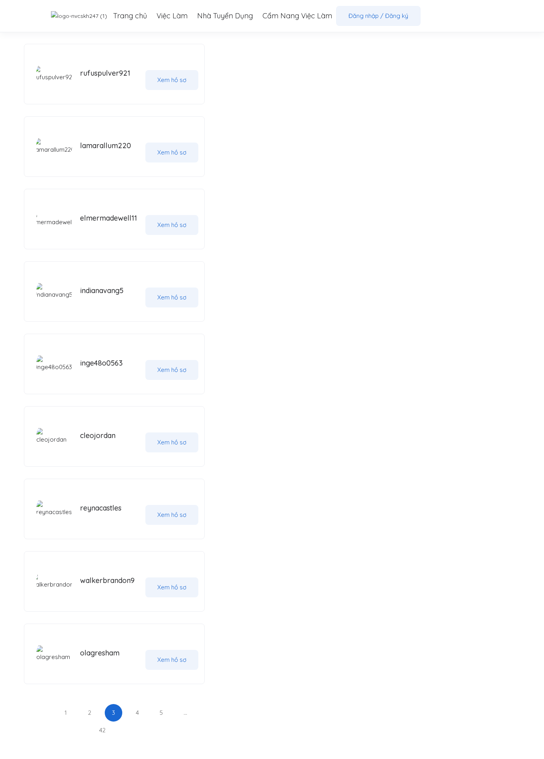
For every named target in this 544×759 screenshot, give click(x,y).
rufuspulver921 (105, 73)
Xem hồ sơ (171, 80)
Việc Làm (172, 15)
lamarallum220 (105, 145)
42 (102, 730)
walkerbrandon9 (107, 580)
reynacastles (100, 508)
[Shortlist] (178, 64)
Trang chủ (130, 15)
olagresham (99, 652)
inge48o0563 (101, 363)
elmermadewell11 (108, 218)
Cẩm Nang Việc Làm (297, 15)
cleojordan (97, 435)
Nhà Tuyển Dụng (225, 15)
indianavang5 (101, 290)
